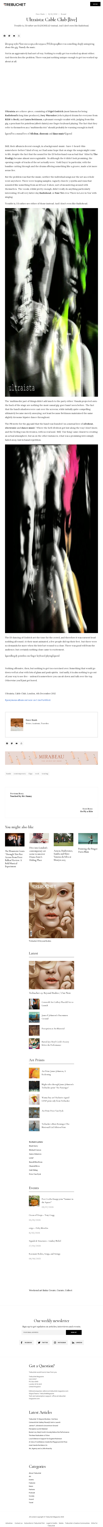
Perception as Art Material (53, 1028)
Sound (63, 14)
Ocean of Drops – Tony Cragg (41, 1215)
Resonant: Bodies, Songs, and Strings (45, 1254)
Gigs (30, 773)
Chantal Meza (34, 1166)
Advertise (9, 1523)
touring (45, 773)
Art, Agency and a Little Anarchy (40, 1448)
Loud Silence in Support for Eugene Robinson (45, 1439)
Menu (95, 4)
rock (37, 773)
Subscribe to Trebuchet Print (34, 1523)
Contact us (18, 1523)
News (31, 1486)
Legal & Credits (51, 1523)
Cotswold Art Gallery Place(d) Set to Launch (44, 1422)
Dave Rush (40, 14)
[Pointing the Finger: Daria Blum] (88, 838)
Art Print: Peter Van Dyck (52, 1110)
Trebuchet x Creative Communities (77, 1523)
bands (8, 773)
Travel (31, 1502)
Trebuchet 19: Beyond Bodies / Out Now (50, 993)
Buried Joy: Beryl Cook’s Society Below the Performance (49, 1432)
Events (31, 1480)
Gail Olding (33, 1170)
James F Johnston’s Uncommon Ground (43, 1426)
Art (30, 1476)
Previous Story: (21, 794)
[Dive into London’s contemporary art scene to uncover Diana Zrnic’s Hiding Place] (39, 838)
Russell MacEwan (35, 1162)
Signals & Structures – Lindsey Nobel (45, 1241)
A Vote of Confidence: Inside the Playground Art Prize (48, 1442)
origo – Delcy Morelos (38, 1228)
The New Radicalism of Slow (39, 1435)
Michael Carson (35, 1150)
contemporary (20, 773)
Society (31, 1496)
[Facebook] (5, 36)
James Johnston (35, 1154)
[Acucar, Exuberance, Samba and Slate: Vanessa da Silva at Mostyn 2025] (63, 839)
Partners (32, 1489)
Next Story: (86, 810)
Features (32, 1483)
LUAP (31, 1158)
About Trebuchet (35, 1473)
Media (61, 1523)
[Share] (19, 36)
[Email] (14, 36)
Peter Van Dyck (35, 1174)
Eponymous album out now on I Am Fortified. (28, 700)
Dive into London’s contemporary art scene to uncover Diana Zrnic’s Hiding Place (38, 853)
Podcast (32, 1493)
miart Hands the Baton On (38, 1445)
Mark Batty (33, 1146)
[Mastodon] (9, 36)
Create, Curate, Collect (60, 1290)
